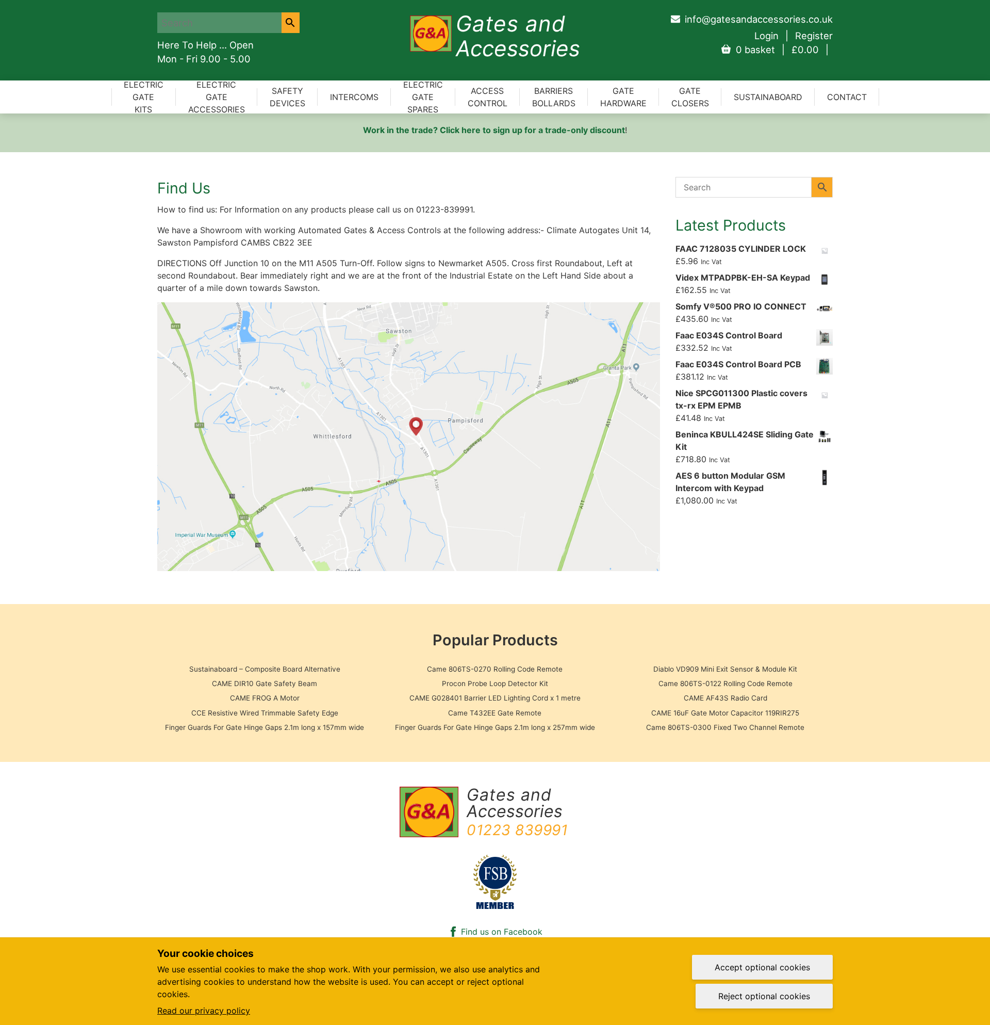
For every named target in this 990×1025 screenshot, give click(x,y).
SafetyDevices (287, 97)
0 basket (777, 49)
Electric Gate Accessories (216, 96)
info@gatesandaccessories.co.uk (759, 19)
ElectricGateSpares (423, 96)
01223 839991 (517, 830)
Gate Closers (690, 97)
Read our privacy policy (203, 1010)
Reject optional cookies (764, 996)
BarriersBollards (553, 97)
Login (766, 35)
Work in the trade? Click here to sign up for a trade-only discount (494, 130)
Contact (847, 97)
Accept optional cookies (762, 967)
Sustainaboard (768, 97)
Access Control (487, 97)
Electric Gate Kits (143, 96)
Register (814, 35)
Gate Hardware (623, 97)
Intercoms (354, 97)
